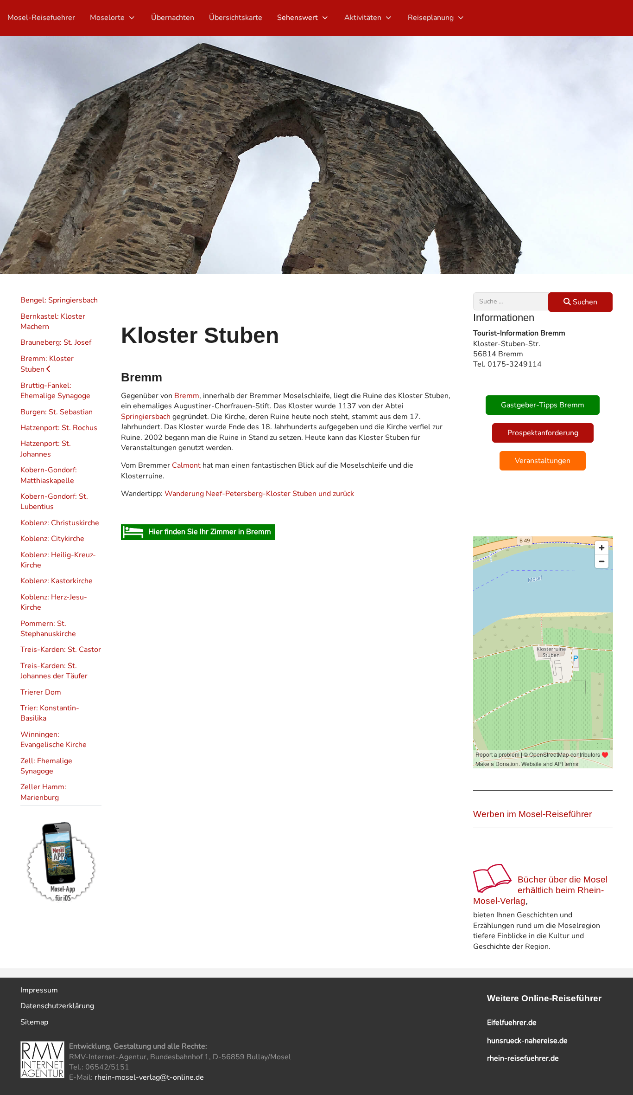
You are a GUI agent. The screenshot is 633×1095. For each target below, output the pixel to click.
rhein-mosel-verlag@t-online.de (149, 1077)
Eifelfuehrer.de (512, 1023)
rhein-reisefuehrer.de (523, 1058)
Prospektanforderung (542, 433)
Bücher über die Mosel (563, 879)
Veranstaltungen (542, 461)
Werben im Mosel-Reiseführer (532, 814)
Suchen (584, 302)
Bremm (186, 396)
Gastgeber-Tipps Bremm (542, 405)
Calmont (186, 465)
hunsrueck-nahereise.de (527, 1041)
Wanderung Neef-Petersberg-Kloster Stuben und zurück (259, 494)
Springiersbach (146, 417)
